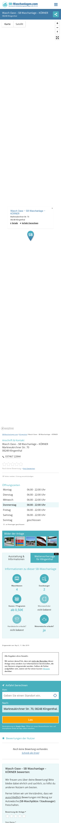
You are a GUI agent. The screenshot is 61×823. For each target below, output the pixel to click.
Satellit (19, 24)
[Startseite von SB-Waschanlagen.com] (20, 6)
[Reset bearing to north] (57, 32)
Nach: (5, 703)
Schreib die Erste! (30, 753)
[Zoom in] (57, 23)
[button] (30, 236)
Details (15, 223)
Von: (4, 689)
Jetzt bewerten (29, 468)
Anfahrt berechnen (30, 223)
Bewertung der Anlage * (15, 812)
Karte (7, 24)
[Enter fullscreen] (57, 38)
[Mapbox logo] (7, 428)
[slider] (12, 464)
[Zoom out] (57, 27)
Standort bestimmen (55, 695)
